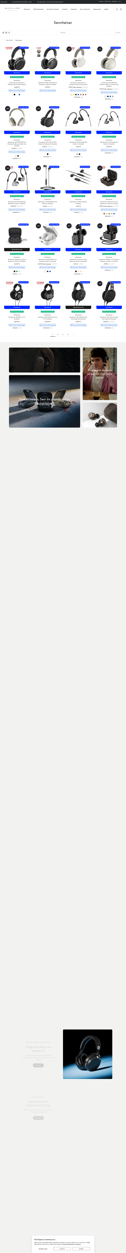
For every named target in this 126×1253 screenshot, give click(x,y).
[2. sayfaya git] (73, 334)
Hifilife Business (38, 9)
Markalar (27, 9)
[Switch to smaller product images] (6, 32)
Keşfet (106, 9)
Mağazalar (115, 1)
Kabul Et (62, 1248)
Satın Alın (38, 1065)
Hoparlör (74, 9)
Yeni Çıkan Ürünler (53, 9)
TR (119, 1)
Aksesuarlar (97, 9)
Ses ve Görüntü (85, 9)
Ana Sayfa (9, 40)
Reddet (81, 1248)
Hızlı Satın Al (17, 72)
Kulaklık (64, 9)
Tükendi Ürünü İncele (17, 249)
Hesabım (101, 1)
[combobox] (120, 1)
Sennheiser (17, 80)
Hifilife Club (108, 1)
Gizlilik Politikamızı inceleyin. (72, 1244)
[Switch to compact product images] (9, 32)
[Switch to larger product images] (3, 32)
